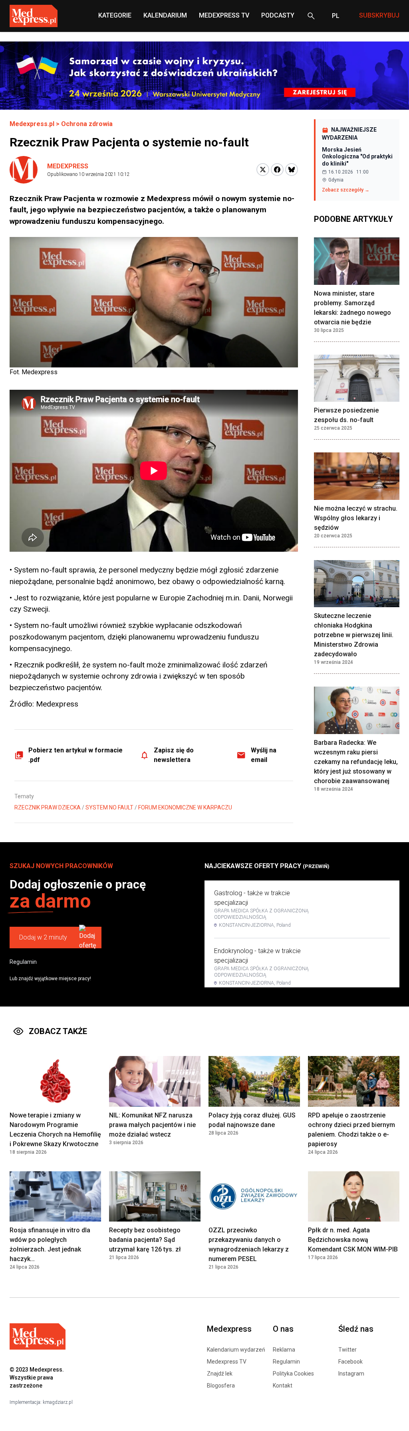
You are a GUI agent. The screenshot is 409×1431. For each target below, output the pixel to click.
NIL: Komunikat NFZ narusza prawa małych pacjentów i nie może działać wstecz (152, 1124)
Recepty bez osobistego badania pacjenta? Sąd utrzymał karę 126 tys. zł (145, 1239)
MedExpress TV (224, 15)
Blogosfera (221, 1385)
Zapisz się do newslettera (174, 755)
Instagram (351, 1373)
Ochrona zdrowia (87, 124)
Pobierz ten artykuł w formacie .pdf (75, 755)
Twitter (347, 1349)
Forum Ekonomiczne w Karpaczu (185, 807)
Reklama (284, 1349)
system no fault (109, 807)
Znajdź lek (219, 1373)
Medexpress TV (226, 1361)
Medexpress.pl (32, 124)
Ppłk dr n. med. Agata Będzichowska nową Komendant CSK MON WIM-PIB (353, 1239)
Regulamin (23, 962)
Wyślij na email (263, 755)
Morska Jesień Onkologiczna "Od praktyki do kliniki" (357, 156)
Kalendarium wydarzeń (236, 1349)
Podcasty (277, 15)
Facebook (350, 1361)
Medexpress (67, 166)
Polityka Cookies (293, 1373)
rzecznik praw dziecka (47, 807)
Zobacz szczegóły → (345, 190)
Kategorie (114, 15)
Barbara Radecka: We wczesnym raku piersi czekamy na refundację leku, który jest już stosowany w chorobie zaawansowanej (356, 762)
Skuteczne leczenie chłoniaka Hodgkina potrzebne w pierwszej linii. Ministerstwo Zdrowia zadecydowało (353, 635)
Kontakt (282, 1385)
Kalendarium (165, 15)
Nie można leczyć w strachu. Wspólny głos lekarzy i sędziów (355, 518)
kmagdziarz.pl (58, 1402)
